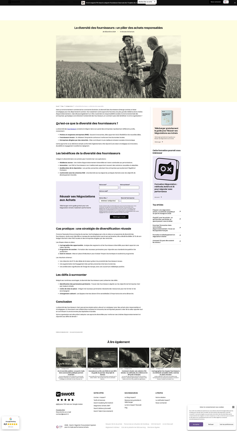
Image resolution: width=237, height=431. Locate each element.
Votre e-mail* (103, 191)
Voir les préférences (226, 424)
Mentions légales (153, 427)
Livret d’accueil (168, 424)
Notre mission (161, 397)
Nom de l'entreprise (127, 198)
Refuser (211, 424)
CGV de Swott (156, 424)
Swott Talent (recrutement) (103, 411)
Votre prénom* (125, 184)
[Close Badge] (19, 417)
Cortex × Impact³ (100, 397)
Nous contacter (161, 403)
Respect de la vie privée (114, 424)
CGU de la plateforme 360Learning (133, 427)
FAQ (126, 408)
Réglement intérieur (113, 427)
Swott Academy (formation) (103, 403)
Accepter (196, 424)
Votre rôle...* (103, 198)
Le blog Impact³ (130, 397)
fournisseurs (71, 129)
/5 (58, 404)
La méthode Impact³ (163, 400)
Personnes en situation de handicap (136, 424)
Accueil (57, 106)
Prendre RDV (60, 410)
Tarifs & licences (99, 400)
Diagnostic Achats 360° (102, 406)
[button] (233, 407)
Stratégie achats (69, 106)
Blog (62, 106)
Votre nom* (103, 184)
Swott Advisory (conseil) (102, 408)
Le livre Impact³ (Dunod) (133, 405)
